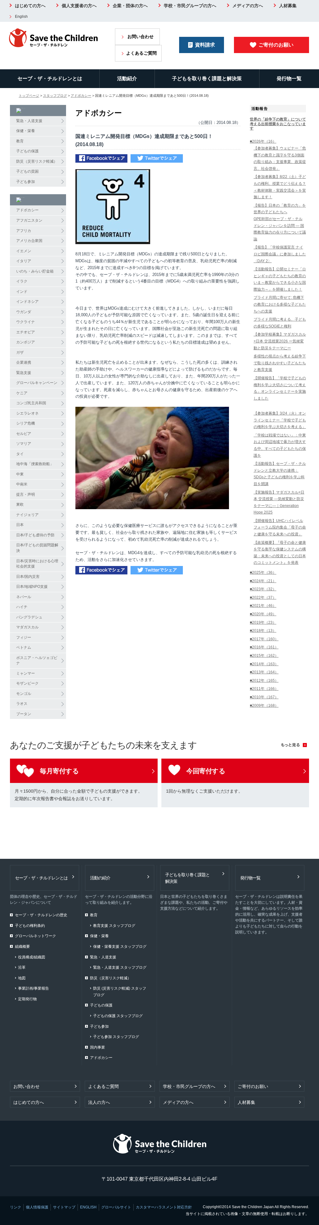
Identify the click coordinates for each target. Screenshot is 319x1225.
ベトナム (23, 647)
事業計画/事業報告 (33, 988)
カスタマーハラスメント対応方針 (164, 1207)
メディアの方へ (247, 5)
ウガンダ (23, 312)
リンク (15, 1207)
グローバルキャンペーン (36, 383)
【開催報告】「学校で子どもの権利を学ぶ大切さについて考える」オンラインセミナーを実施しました (280, 388)
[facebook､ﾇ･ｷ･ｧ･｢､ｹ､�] (101, 159)
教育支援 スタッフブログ (114, 925)
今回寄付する (205, 771)
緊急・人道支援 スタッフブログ (119, 967)
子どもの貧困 (27, 171)
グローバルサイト (116, 1207)
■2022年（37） (263, 597)
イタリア (23, 261)
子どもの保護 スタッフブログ (118, 1016)
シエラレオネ (27, 413)
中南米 (21, 484)
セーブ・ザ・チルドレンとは (49, 78)
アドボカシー (81, 95)
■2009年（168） (264, 705)
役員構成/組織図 (31, 957)
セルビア (23, 433)
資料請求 (205, 44)
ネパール (23, 597)
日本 (20, 525)
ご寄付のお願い (276, 44)
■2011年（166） (264, 688)
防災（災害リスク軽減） (36, 161)
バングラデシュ (29, 617)
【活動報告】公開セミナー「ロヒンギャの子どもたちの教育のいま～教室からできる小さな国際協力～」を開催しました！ (280, 279)
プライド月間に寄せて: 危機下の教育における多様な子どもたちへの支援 (280, 304)
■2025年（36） (263, 572)
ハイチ (21, 607)
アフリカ (23, 231)
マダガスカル (27, 627)
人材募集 (288, 5)
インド (21, 291)
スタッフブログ (55, 95)
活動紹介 (127, 78)
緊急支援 (23, 373)
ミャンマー (25, 673)
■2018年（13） (263, 630)
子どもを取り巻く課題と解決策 (207, 78)
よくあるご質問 (141, 53)
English (21, 16)
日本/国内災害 (28, 576)
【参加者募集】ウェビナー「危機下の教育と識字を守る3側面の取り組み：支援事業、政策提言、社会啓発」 (280, 158)
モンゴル (23, 693)
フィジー (23, 637)
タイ (20, 454)
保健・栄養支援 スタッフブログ (119, 946)
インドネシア (27, 301)
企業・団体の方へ (130, 5)
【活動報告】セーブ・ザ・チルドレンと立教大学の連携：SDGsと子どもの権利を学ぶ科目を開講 (280, 473)
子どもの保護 (27, 151)
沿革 (22, 967)
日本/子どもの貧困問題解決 (37, 548)
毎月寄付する (59, 771)
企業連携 (23, 362)
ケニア (21, 393)
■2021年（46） (263, 605)
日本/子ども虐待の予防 (35, 535)
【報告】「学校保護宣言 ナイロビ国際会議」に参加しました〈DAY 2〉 (280, 254)
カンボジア (25, 342)
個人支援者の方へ (79, 5)
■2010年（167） (264, 697)
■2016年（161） (264, 647)
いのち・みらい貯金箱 (35, 271)
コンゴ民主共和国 (31, 403)
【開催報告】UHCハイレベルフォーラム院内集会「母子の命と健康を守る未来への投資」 (280, 527)
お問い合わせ (140, 36)
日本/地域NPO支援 (32, 586)
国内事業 (97, 1047)
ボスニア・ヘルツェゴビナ (36, 661)
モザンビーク (27, 683)
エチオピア (25, 332)
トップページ (29, 95)
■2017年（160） (264, 639)
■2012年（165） (264, 680)
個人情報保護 (37, 1207)
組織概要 (22, 946)
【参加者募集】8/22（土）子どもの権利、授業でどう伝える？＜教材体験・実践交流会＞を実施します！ (280, 187)
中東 (20, 474)
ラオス (21, 703)
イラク (21, 281)
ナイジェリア (27, 515)
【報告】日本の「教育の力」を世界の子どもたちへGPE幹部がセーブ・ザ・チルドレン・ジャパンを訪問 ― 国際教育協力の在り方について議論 (280, 222)
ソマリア (23, 443)
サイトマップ (64, 1207)
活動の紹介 (100, 877)
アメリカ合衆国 (29, 241)
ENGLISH (88, 1207)
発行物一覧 (289, 78)
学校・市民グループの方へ (190, 5)
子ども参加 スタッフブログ (116, 1037)
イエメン (23, 251)
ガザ (20, 352)
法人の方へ (99, 1102)
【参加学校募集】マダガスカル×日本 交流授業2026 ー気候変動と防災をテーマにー (280, 341)
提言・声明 (25, 494)
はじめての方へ (30, 5)
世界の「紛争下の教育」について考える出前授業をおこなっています (278, 123)
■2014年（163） (264, 664)
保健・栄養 (25, 131)
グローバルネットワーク (35, 936)
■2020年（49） (263, 614)
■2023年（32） (263, 589)
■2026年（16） (263, 141)
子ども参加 (25, 182)
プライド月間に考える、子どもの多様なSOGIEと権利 (280, 322)
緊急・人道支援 (29, 121)
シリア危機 (25, 423)
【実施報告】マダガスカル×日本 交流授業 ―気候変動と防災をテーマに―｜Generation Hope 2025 (279, 502)
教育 (20, 141)
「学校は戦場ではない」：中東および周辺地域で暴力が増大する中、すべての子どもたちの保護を (280, 445)
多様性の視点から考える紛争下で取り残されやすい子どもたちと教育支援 (280, 363)
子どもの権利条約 (30, 925)
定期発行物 (27, 999)
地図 (22, 978)
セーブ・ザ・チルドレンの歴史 (41, 915)
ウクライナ (25, 322)
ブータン (23, 714)
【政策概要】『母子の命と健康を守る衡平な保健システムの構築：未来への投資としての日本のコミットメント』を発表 (280, 552)
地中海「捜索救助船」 (35, 464)
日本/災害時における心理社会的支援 (37, 564)
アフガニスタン (29, 220)
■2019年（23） (263, 622)
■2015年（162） (264, 655)
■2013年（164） (264, 672)
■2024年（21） (263, 581)
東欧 (20, 504)
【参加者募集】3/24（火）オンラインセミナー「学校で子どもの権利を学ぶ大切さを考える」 (280, 420)
